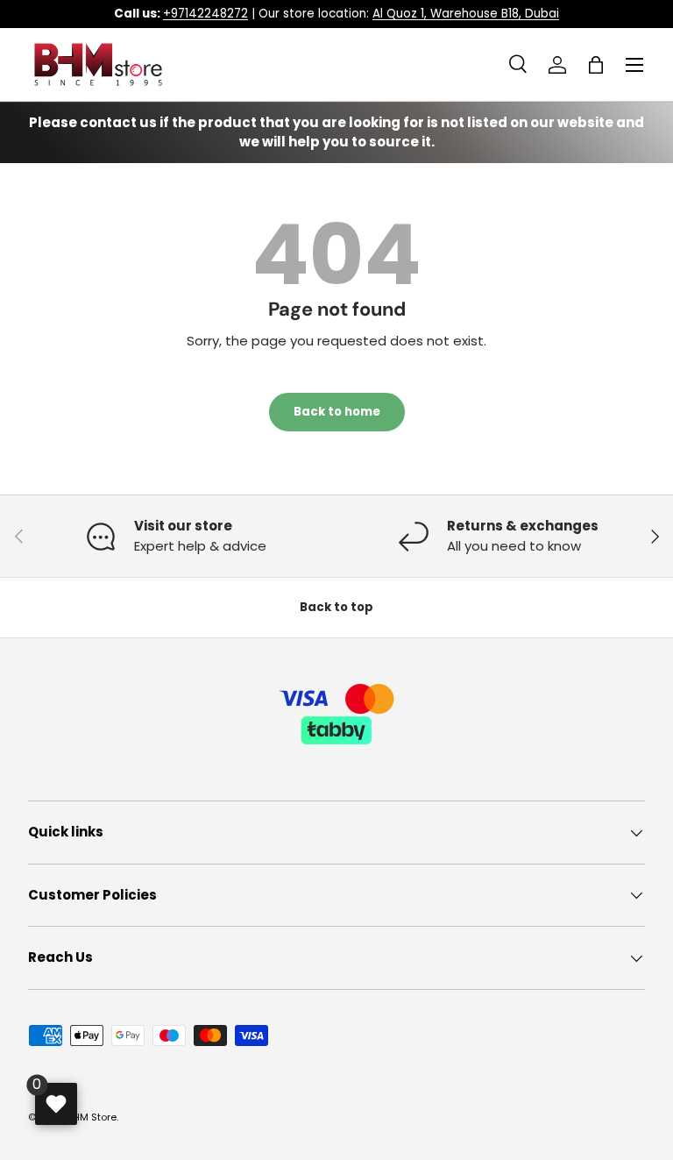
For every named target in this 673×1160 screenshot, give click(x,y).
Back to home (337, 411)
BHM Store (92, 1117)
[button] (596, 65)
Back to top (336, 607)
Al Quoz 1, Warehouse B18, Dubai (465, 13)
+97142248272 (205, 13)
